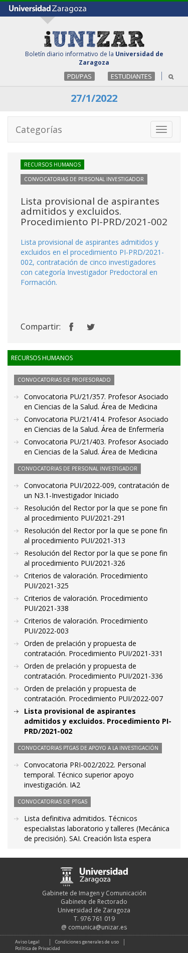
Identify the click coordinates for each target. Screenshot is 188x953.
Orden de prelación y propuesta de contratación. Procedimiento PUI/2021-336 (93, 671)
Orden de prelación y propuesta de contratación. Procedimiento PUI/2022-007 (93, 693)
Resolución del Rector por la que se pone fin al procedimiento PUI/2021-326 (95, 558)
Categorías (39, 129)
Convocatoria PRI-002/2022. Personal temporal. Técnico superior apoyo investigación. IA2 (85, 774)
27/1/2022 (94, 98)
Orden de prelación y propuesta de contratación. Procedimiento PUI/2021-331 (93, 648)
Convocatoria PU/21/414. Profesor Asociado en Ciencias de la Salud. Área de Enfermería (96, 424)
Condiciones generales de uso (87, 941)
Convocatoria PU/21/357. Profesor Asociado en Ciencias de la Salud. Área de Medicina (96, 401)
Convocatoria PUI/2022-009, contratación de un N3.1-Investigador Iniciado (96, 490)
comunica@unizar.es (97, 927)
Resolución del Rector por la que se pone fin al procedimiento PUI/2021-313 (95, 535)
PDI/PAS (79, 76)
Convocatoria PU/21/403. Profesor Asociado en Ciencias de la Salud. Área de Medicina (96, 446)
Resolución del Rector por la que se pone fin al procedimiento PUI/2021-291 (95, 513)
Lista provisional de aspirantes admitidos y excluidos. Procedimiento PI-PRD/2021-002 (97, 721)
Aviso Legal (27, 941)
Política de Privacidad (37, 948)
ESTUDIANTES (131, 76)
